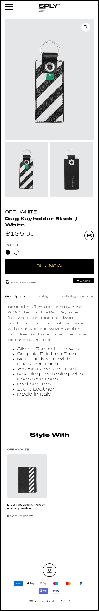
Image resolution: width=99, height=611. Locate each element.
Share (84, 281)
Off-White (21, 212)
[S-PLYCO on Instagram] (49, 570)
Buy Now (49, 266)
